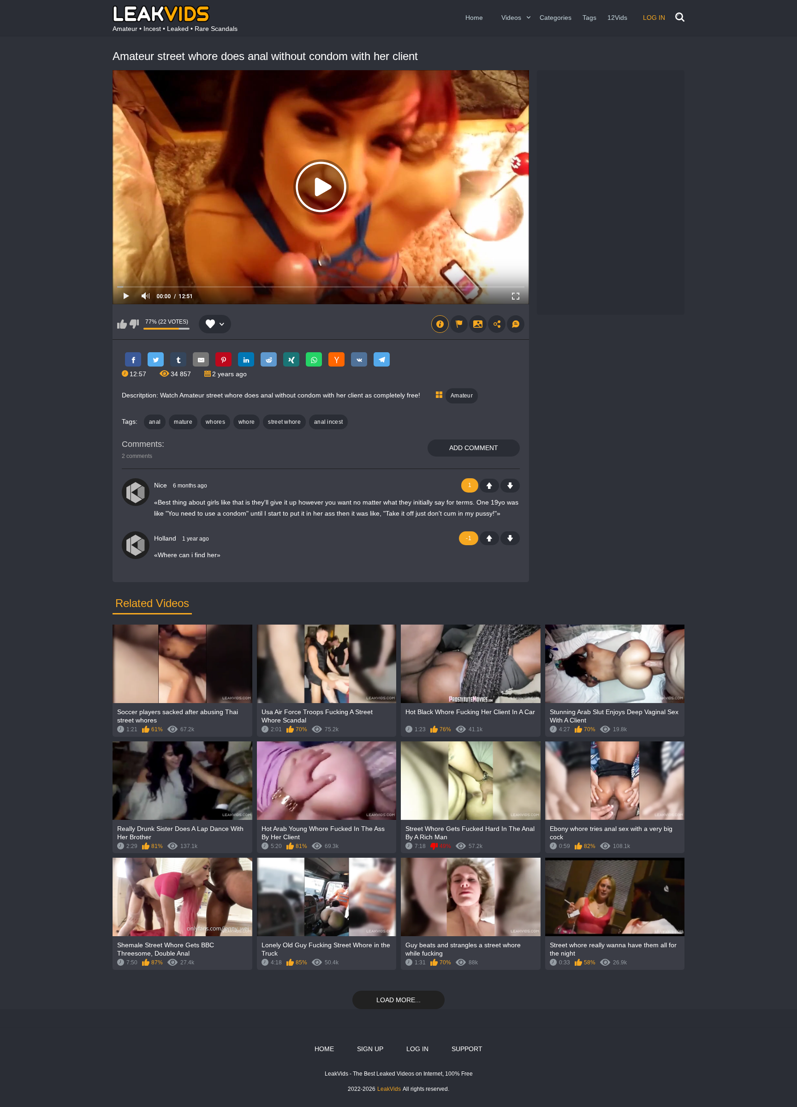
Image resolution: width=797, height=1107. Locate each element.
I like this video (122, 324)
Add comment (473, 447)
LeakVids (389, 1089)
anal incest (328, 422)
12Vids (617, 17)
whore (246, 422)
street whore (284, 422)
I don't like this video (134, 324)
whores (215, 422)
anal (155, 422)
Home (474, 17)
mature (183, 422)
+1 (489, 486)
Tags (589, 17)
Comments (142, 444)
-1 (510, 486)
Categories (555, 17)
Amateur (462, 395)
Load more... (398, 1000)
